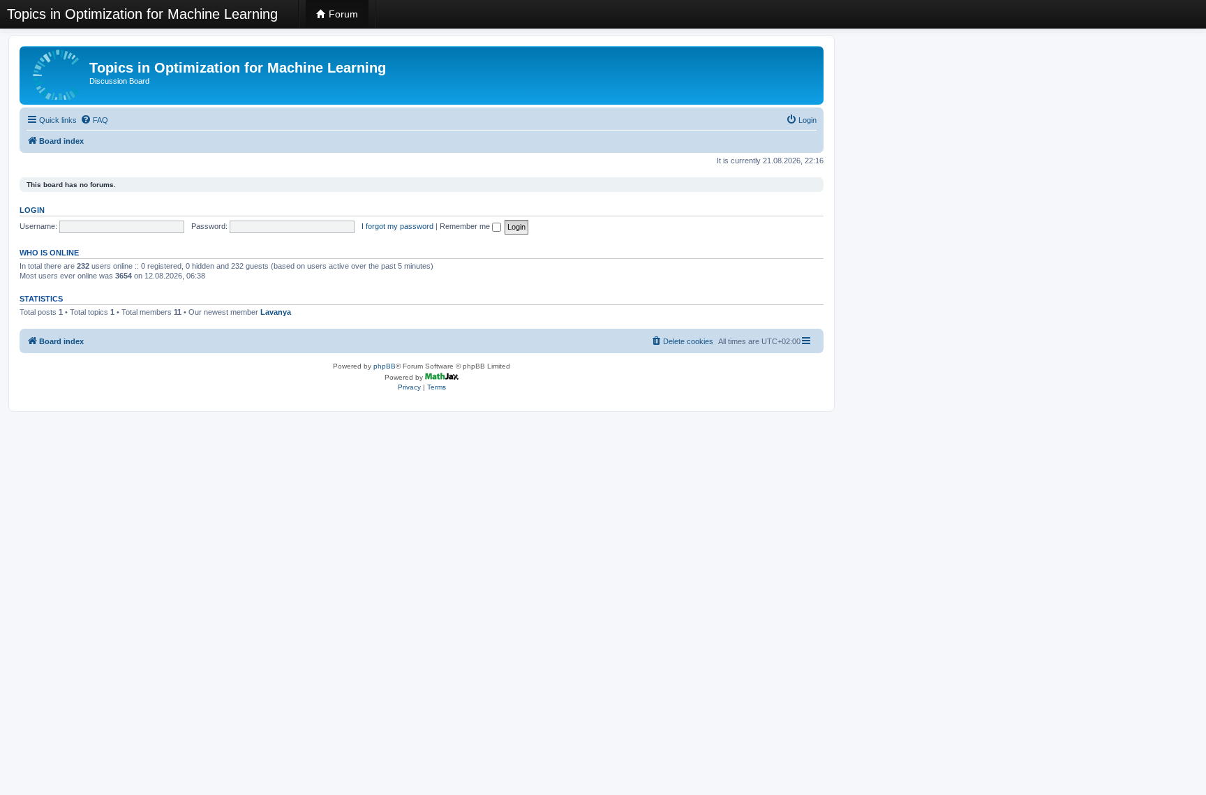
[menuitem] (94, 120)
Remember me (466, 226)
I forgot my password (397, 226)
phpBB (384, 366)
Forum (342, 14)
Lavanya (275, 312)
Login (32, 210)
